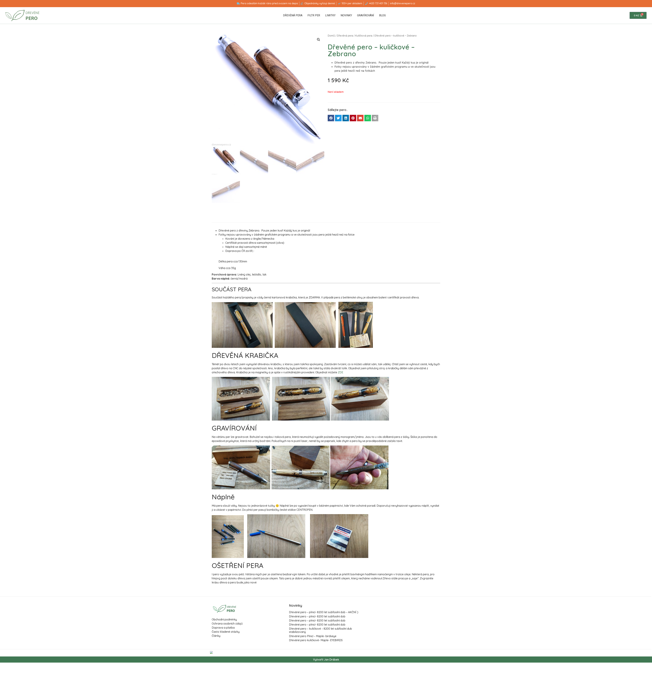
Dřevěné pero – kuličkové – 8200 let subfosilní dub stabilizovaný (320, 630)
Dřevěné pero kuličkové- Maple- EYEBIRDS (316, 640)
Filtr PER (313, 15)
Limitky (330, 15)
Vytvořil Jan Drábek (326, 659)
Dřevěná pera (292, 15)
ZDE (340, 372)
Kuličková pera (363, 35)
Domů (331, 35)
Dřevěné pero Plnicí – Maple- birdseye (312, 636)
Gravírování (365, 15)
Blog (382, 15)
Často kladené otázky (226, 631)
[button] (331, 118)
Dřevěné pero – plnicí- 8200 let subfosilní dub (317, 616)
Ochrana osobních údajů (227, 623)
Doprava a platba (223, 627)
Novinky (346, 15)
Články (216, 635)
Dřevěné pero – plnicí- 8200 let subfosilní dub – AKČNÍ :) (323, 612)
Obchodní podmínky (224, 619)
